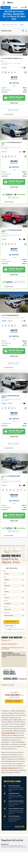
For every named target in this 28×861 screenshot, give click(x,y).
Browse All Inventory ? (14, 701)
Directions (14, 7)
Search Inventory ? (11, 621)
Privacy (19, 845)
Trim (4, 588)
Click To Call (14, 103)
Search (22, 24)
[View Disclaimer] (15, 72)
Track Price (15, 83)
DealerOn (11, 845)
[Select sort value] (25, 31)
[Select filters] (23, 30)
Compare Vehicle (8, 114)
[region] (14, 90)
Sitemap (15, 845)
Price (4, 594)
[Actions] (25, 59)
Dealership (6, 612)
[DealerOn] (5, 844)
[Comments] (26, 72)
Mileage (5, 600)
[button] (5, 7)
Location (6, 606)
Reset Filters (9, 626)
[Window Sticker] (26, 326)
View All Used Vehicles (9, 644)
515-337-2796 (19, 826)
